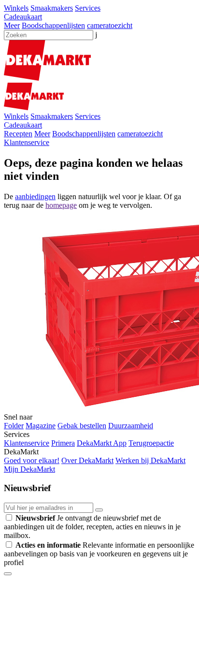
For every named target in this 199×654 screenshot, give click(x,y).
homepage (61, 205)
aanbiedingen (35, 196)
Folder (14, 425)
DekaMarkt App (102, 443)
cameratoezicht (109, 25)
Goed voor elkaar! (31, 460)
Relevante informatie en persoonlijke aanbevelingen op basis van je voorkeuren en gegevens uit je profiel (99, 554)
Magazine (41, 425)
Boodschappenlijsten (53, 25)
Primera (63, 443)
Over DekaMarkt (87, 460)
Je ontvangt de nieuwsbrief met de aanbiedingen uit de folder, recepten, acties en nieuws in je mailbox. (92, 526)
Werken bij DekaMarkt (150, 460)
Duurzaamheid (130, 425)
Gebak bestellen (81, 425)
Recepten (18, 134)
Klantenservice (26, 142)
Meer (12, 25)
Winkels (16, 8)
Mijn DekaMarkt (29, 469)
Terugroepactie (151, 443)
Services (87, 8)
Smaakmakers (51, 8)
